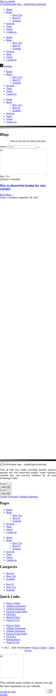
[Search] (38, 147)
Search (3, 146)
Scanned (16, 20)
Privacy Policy (13, 603)
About (9, 29)
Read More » (6, 194)
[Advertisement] (28, 329)
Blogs (9, 12)
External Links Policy (17, 611)
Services (10, 23)
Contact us (11, 32)
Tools (9, 26)
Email (3, 483)
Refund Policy (13, 617)
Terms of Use (12, 620)
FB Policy (11, 614)
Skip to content (7, 1)
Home (9, 9)
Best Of (16, 18)
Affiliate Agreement (16, 606)
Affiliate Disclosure (15, 609)
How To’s (17, 15)
